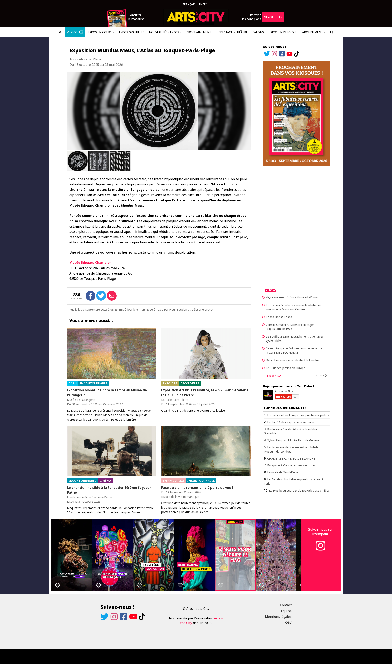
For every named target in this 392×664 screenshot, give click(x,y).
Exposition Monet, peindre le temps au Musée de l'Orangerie (107, 392)
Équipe (286, 611)
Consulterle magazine (136, 17)
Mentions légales (278, 616)
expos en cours (100, 32)
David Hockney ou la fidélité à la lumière (292, 360)
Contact (286, 605)
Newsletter (273, 17)
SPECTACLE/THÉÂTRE (233, 32)
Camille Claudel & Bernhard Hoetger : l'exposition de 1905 (290, 327)
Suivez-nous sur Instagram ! (320, 531)
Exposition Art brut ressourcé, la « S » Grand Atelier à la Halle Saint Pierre (204, 392)
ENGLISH (204, 4)
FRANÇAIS (189, 4)
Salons (258, 32)
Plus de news (273, 376)
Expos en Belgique (283, 32)
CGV (288, 622)
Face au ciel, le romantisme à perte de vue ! (197, 487)
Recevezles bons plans (251, 17)
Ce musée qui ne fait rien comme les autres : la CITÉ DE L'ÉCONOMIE (295, 350)
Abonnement (312, 32)
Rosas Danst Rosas (279, 317)
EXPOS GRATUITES (131, 32)
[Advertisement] (296, 198)
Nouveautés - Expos (164, 32)
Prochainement (198, 32)
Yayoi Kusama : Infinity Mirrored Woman (292, 297)
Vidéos (72, 32)
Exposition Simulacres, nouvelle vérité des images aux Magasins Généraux (293, 307)
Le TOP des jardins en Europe (285, 368)
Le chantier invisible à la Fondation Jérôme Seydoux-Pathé (110, 490)
